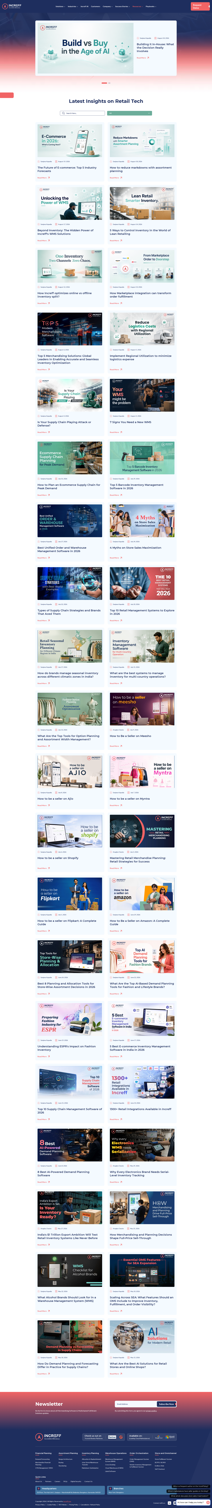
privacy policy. (151, 1411)
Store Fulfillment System (163, 1459)
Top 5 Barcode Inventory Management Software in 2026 (136, 486)
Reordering (62, 1466)
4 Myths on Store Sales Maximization (135, 547)
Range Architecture (65, 1459)
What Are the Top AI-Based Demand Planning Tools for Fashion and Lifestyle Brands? (142, 985)
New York (112, 1492)
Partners (48, 1481)
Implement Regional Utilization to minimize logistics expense (140, 357)
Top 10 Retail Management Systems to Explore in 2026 (142, 612)
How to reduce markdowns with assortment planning (141, 169)
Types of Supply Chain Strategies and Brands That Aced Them (69, 612)
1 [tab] (104, 83)
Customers (95, 6)
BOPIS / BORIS (160, 1462)
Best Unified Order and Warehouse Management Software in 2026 (62, 549)
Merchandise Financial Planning (42, 1463)
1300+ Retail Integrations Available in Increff (140, 1109)
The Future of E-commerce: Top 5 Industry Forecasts (67, 169)
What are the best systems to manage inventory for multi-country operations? (138, 675)
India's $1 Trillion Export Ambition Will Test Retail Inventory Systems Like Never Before (68, 1236)
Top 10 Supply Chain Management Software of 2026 (70, 1111)
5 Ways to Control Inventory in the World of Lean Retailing (140, 232)
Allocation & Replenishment (91, 1459)
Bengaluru (120, 1492)
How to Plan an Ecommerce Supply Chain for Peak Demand (69, 486)
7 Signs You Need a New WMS (130, 422)
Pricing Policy (73, 1505)
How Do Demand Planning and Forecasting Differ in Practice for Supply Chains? (68, 1365)
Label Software (110, 1471)
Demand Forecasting (42, 1459)
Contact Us (88, 1481)
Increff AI (84, 6)
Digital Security (76, 1481)
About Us (38, 1481)
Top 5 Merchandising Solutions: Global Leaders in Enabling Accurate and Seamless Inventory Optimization (68, 359)
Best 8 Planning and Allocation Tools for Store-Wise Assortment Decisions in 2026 (66, 985)
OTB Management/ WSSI (44, 1468)
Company (107, 6)
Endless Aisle (159, 1466)
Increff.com (67, 1501)
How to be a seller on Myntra (130, 798)
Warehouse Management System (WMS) (114, 1460)
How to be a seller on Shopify (58, 858)
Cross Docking (110, 1465)
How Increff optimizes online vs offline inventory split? (65, 295)
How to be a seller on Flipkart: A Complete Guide (67, 922)
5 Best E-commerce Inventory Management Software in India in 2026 (140, 1048)
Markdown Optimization (90, 1468)
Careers (57, 1481)
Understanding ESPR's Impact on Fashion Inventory (67, 1048)
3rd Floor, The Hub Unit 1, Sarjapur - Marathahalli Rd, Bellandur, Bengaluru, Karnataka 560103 (68, 1492)
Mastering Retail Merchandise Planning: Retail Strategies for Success (138, 859)
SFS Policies (63, 1505)
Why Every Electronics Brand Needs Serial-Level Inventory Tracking (139, 1173)
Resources (137, 6)
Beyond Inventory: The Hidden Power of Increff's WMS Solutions (65, 232)
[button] (129, 113)
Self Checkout (160, 1469)
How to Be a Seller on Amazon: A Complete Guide (140, 922)
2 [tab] (109, 83)
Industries (72, 6)
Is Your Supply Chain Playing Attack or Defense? (64, 424)
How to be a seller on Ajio (55, 798)
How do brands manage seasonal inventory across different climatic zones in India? (68, 675)
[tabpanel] (106, 48)
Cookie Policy (51, 1505)
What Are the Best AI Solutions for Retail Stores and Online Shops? (138, 1365)
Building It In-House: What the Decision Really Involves (155, 48)
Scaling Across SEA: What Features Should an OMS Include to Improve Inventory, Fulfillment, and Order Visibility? (141, 1301)
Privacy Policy (40, 1505)
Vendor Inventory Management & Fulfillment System (140, 1466)
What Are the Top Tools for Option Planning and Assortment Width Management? (68, 737)
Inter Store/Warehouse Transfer (90, 1463)
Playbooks (150, 6)
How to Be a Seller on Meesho (130, 736)
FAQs (65, 1481)
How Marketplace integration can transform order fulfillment (140, 295)
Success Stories (121, 6)
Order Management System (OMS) (139, 1460)
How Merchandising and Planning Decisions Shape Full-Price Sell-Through (141, 1236)
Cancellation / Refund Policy (90, 1505)
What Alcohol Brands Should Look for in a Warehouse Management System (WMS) (67, 1299)
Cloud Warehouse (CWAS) (114, 1468)
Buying (61, 1462)
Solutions (59, 6)
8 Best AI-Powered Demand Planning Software (63, 1173)
